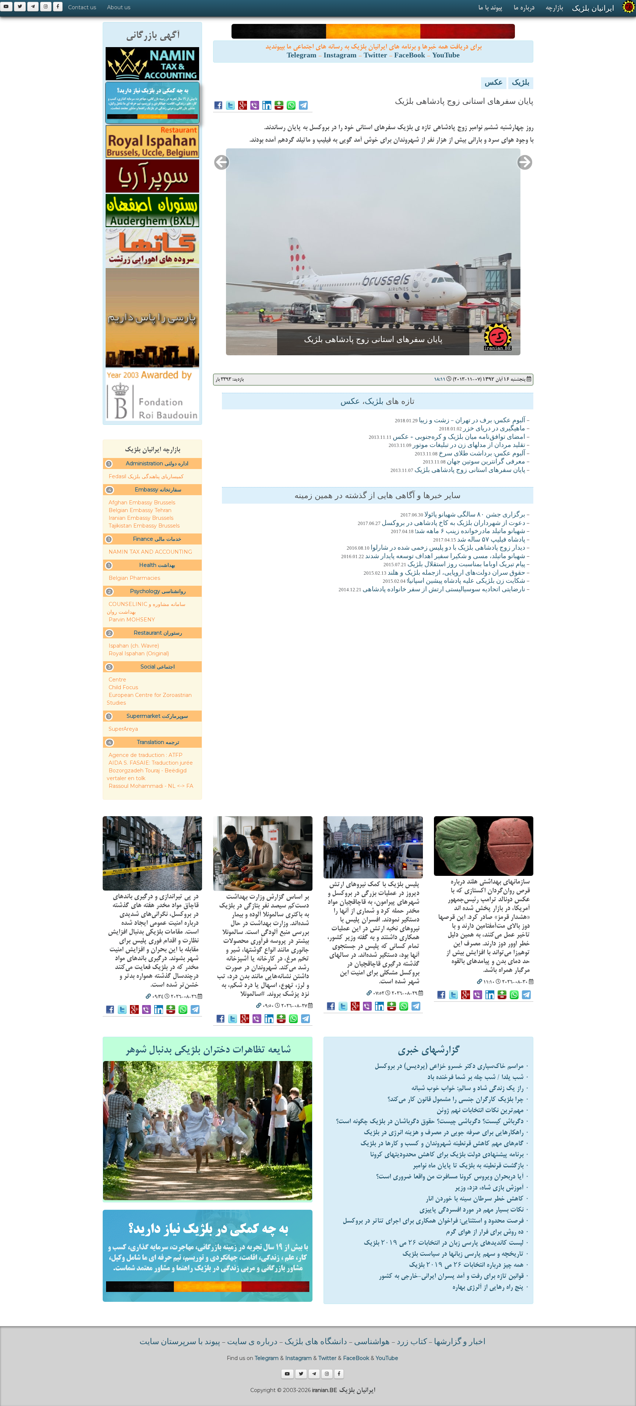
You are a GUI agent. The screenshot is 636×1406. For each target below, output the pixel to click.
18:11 (439, 379)
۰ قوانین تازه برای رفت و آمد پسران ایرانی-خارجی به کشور (454, 1276)
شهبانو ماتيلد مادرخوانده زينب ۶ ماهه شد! (470, 531)
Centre (117, 679)
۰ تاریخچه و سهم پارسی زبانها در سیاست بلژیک (465, 1254)
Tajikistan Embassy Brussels (144, 525)
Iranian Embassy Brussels (141, 518)
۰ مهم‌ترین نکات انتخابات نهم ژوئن (483, 1110)
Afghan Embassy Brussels (142, 502)
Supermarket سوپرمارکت (157, 716)
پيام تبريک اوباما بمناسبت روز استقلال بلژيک (466, 565)
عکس (494, 83)
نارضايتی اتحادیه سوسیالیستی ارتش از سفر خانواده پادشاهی (444, 590)
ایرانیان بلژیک (593, 8)
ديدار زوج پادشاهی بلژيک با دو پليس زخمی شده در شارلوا (448, 548)
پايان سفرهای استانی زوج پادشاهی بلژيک (469, 470)
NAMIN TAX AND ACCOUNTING (150, 552)
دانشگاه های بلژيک (315, 1342)
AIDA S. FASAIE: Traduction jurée (151, 763)
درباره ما (523, 8)
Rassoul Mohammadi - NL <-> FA (151, 786)
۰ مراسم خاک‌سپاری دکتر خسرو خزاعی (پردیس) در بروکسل (452, 1066)
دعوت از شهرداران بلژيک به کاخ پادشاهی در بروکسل (453, 523)
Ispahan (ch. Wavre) (134, 645)
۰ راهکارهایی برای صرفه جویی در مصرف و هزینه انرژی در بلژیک (446, 1132)
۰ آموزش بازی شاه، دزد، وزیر (492, 1188)
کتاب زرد (412, 1342)
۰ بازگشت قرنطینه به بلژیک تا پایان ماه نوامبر (471, 1165)
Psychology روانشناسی (158, 591)
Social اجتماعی (158, 666)
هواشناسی (372, 1342)
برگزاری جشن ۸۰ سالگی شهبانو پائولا (474, 515)
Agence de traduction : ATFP (146, 755)
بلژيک (521, 83)
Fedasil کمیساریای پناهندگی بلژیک (146, 476)
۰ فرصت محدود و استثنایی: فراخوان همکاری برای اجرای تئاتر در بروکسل (436, 1221)
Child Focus (123, 687)
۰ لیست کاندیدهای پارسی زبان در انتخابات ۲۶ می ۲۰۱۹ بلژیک (446, 1243)
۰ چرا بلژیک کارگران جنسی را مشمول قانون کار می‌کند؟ (458, 1099)
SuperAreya (123, 729)
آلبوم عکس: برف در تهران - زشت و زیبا (472, 421)
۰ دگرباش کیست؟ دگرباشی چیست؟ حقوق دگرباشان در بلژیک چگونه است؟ (432, 1121)
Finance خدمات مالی (157, 539)
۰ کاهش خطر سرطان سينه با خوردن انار (477, 1199)
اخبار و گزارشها (459, 1342)
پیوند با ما (490, 8)
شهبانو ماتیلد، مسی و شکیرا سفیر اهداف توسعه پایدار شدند (445, 556)
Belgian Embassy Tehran (140, 510)
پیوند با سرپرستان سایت (179, 1342)
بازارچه (554, 8)
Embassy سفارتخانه (158, 489)
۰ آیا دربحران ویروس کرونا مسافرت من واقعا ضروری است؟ (452, 1177)
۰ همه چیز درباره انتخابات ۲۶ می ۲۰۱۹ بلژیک (469, 1265)
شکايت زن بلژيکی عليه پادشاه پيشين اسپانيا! (466, 581)
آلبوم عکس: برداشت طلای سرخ (482, 454)
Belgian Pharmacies (134, 578)
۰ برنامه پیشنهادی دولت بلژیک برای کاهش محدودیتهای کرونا (449, 1154)
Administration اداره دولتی (157, 463)
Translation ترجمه (158, 742)
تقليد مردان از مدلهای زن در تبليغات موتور (469, 445)
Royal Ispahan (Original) (139, 653)
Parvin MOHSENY (132, 619)
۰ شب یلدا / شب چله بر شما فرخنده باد (478, 1077)
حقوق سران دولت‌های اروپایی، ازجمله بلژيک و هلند (456, 573)
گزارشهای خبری (429, 1050)
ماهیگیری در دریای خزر (494, 429)
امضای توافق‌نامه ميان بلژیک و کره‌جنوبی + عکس (459, 437)
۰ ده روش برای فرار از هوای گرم (487, 1232)
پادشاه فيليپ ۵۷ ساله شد (491, 540)
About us (118, 7)
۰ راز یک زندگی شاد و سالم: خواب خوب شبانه (470, 1088)
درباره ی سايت (252, 1342)
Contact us (82, 7)
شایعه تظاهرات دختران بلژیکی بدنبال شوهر (207, 1050)
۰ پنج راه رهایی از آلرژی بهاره (490, 1287)
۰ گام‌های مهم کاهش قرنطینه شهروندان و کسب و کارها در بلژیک (444, 1143)
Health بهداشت (157, 565)
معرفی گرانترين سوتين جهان (486, 462)
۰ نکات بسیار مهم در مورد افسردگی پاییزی (474, 1210)
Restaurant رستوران (158, 633)
